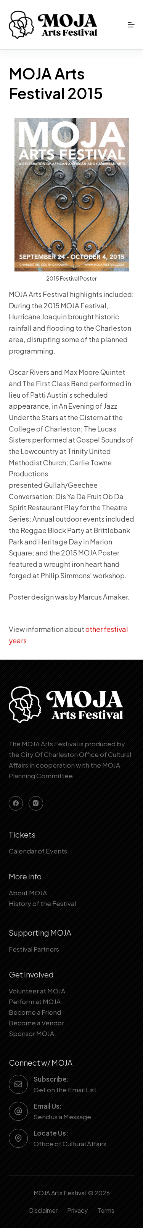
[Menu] (131, 24)
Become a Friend (35, 1012)
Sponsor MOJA (31, 1033)
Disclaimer (43, 1210)
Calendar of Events (38, 851)
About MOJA (28, 892)
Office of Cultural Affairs (70, 1143)
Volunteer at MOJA (37, 991)
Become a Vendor (36, 1023)
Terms (105, 1210)
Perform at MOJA (35, 1001)
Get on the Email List (65, 1089)
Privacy (77, 1210)
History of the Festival (42, 903)
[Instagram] (36, 803)
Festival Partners (34, 949)
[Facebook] (16, 803)
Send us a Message (62, 1116)
